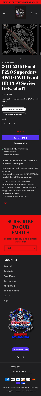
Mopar (6, 301)
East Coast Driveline (13, 387)
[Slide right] (25, 58)
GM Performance (9, 286)
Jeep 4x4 (7, 296)
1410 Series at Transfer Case (13, 114)
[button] (4, 12)
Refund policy (8, 271)
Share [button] (5, 203)
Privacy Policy (9, 266)
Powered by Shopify (23, 387)
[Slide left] (15, 58)
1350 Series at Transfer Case (14, 109)
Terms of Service (9, 276)
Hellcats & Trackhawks (11, 291)
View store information (11, 155)
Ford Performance (10, 281)
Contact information (31, 391)
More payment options (20, 143)
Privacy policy (10, 391)
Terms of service (20, 391)
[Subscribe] (34, 248)
